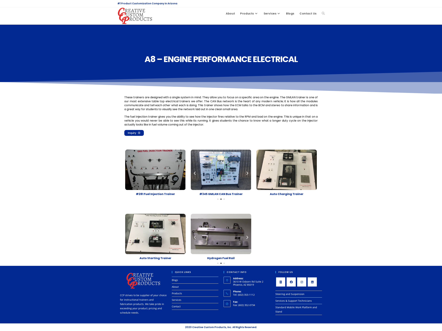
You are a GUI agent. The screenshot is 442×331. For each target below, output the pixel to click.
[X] (280, 282)
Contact (176, 306)
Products (177, 293)
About (175, 286)
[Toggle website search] (323, 13)
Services (176, 300)
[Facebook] (291, 282)
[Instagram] (301, 282)
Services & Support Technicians (293, 300)
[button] (195, 173)
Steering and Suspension (289, 294)
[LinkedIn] (312, 282)
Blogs (175, 280)
